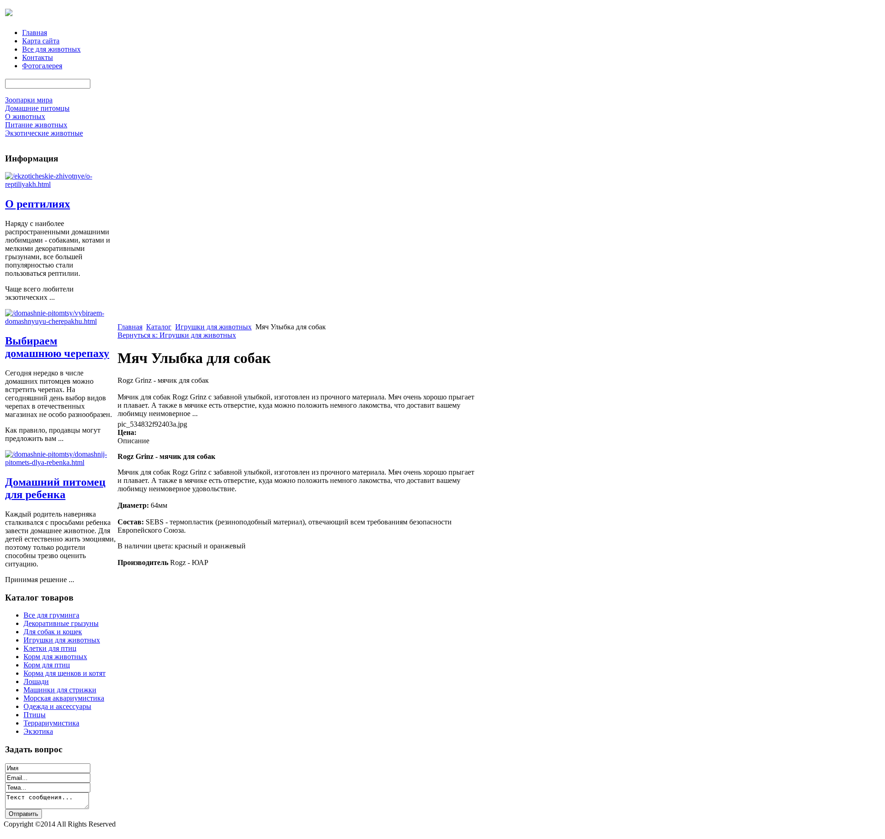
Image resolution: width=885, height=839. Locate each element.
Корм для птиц (47, 665)
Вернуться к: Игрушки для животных (177, 335)
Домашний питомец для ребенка (55, 488)
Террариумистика (51, 723)
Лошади (36, 681)
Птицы (35, 715)
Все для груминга (51, 615)
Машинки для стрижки (60, 690)
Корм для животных (55, 656)
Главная (34, 32)
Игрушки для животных (62, 640)
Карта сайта (40, 41)
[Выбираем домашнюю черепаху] (60, 321)
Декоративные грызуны (61, 623)
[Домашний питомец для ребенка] (60, 462)
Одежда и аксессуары (57, 706)
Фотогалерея (42, 66)
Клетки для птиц (50, 648)
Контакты (37, 57)
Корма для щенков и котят (65, 673)
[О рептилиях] (60, 184)
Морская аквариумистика (64, 698)
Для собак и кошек (53, 632)
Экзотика (38, 731)
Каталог (158, 327)
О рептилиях (37, 204)
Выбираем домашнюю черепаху (57, 347)
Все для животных (51, 49)
